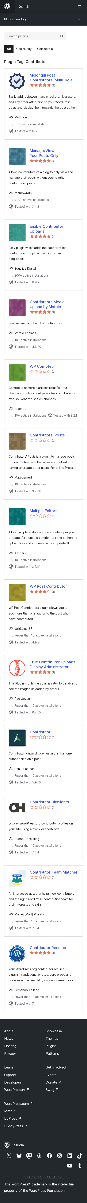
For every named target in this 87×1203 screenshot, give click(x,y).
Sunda (19, 1145)
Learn (8, 1067)
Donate (53, 1082)
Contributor (40, 732)
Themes (52, 1038)
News (8, 1038)
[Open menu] (80, 6)
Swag (52, 1090)
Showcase (54, 1031)
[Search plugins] (61, 36)
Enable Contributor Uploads (46, 228)
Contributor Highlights (49, 802)
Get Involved (56, 1067)
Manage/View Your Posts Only (44, 153)
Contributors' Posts (47, 435)
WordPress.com (18, 1103)
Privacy (10, 1053)
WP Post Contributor (48, 586)
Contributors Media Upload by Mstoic (47, 304)
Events (51, 1075)
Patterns (52, 1053)
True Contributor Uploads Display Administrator (52, 664)
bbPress (12, 1118)
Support (10, 1075)
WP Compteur (42, 366)
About (9, 1031)
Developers (13, 1082)
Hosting (10, 1046)
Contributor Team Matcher (53, 872)
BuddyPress (15, 1126)
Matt (10, 1111)
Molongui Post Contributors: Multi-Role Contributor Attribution (51, 78)
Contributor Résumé (48, 947)
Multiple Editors (43, 511)
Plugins (51, 1046)
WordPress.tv (16, 1090)
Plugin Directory (15, 19)
